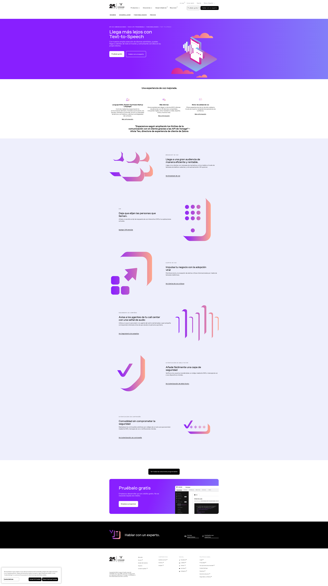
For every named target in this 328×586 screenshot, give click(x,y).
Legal (201, 559)
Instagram (183, 571)
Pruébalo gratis (116, 54)
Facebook (183, 559)
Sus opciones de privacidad (206, 565)
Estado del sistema (143, 563)
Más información (127, 119)
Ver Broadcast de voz (173, 175)
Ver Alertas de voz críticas (175, 283)
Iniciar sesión (190, 3)
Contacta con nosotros (209, 536)
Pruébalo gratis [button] (193, 8)
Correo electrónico (191, 536)
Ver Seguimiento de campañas (129, 333)
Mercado (140, 557)
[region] (31, 575)
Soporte (199, 3)
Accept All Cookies (35, 579)
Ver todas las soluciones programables (164, 471)
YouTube (183, 568)
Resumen (113, 15)
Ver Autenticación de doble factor (177, 383)
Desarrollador (125, 15)
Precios (153, 15)
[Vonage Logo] (116, 6)
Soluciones (147, 8)
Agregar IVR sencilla (126, 229)
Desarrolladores (160, 8)
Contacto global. (142, 568)
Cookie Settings (204, 568)
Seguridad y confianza (205, 576)
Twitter (182, 565)
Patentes (202, 571)
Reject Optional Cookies (50, 579)
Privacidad (202, 562)
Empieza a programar (128, 504)
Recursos (173, 8)
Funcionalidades (140, 15)
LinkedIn (183, 562)
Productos (134, 8)
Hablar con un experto (209, 8)
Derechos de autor (204, 574)
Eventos (161, 562)
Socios (140, 560)
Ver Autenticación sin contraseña (130, 437)
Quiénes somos (162, 559)
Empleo (160, 565)
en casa (182, 3)
